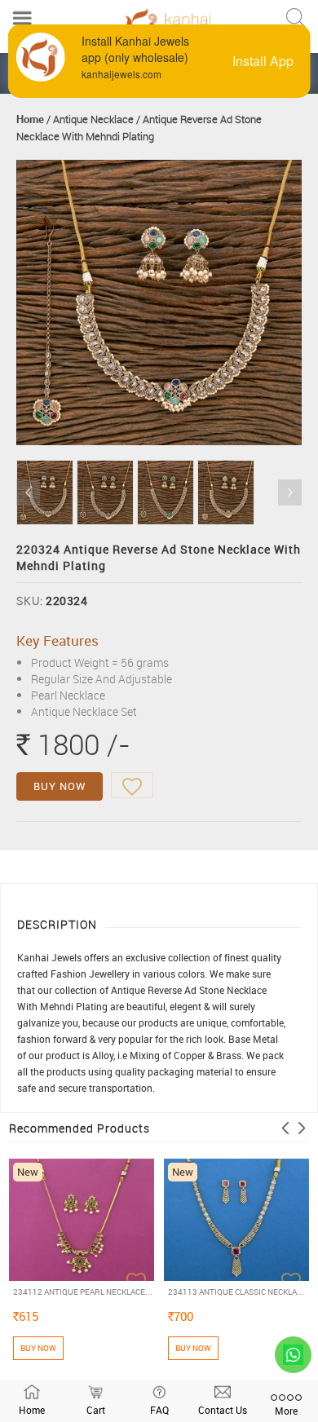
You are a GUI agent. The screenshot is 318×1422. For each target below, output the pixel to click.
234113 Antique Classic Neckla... (236, 1291)
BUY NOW (59, 786)
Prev (28, 492)
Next (290, 492)
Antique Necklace (93, 119)
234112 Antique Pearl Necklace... (82, 1291)
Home (30, 119)
